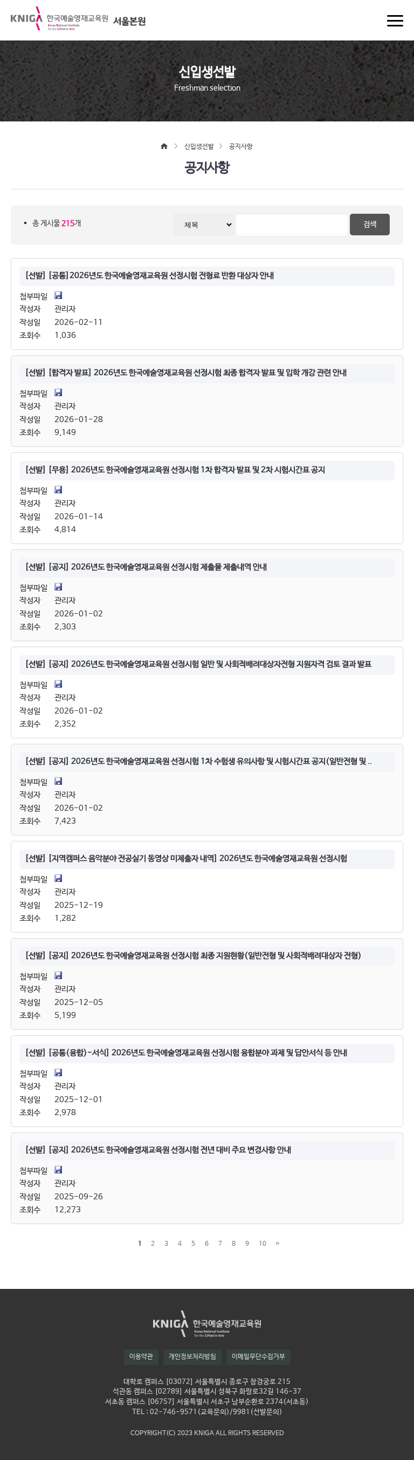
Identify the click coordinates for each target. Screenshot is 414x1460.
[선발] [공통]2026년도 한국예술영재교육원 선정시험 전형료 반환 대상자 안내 (149, 275)
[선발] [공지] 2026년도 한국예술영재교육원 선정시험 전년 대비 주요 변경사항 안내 (158, 1150)
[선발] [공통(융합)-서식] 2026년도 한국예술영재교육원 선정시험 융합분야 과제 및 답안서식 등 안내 (186, 1053)
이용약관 (141, 1357)
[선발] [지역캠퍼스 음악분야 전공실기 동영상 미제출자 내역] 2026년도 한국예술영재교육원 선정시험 (186, 858)
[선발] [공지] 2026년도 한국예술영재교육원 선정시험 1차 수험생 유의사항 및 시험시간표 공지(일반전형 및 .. (198, 761)
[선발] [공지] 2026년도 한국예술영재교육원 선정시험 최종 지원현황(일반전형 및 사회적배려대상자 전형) (193, 956)
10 (262, 1244)
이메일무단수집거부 (258, 1357)
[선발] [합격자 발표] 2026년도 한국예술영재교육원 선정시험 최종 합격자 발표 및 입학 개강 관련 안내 (186, 373)
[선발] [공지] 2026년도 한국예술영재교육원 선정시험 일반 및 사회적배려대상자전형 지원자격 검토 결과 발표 (198, 664)
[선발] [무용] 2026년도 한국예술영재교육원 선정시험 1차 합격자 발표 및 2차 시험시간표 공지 (175, 470)
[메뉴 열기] (395, 20)
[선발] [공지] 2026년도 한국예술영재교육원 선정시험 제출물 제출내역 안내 (146, 567)
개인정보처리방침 (192, 1357)
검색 (369, 224)
